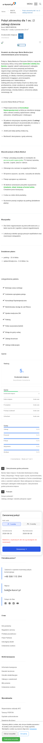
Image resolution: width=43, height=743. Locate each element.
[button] (21, 43)
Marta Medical (13, 61)
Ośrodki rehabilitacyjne (9, 675)
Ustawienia (33, 729)
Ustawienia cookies (8, 646)
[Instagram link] (9, 603)
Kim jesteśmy (6, 626)
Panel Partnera (7, 638)
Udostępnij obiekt (8, 642)
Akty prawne (6, 683)
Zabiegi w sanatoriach (9, 679)
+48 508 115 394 (13, 576)
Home (3, 11)
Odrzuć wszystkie (10, 734)
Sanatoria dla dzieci (8, 720)
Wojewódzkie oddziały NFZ (11, 709)
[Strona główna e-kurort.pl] (9, 4)
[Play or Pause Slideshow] (3, 42)
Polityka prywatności (9, 634)
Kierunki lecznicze (8, 671)
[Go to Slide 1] (22, 45)
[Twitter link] (13, 603)
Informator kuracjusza (9, 667)
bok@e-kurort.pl (12, 590)
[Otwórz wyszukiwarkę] (39, 4)
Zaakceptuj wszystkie (11, 739)
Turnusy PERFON (8, 712)
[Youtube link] (17, 603)
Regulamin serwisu (8, 630)
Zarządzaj (23, 734)
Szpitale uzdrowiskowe (10, 716)
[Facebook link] (5, 603)
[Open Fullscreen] (40, 42)
